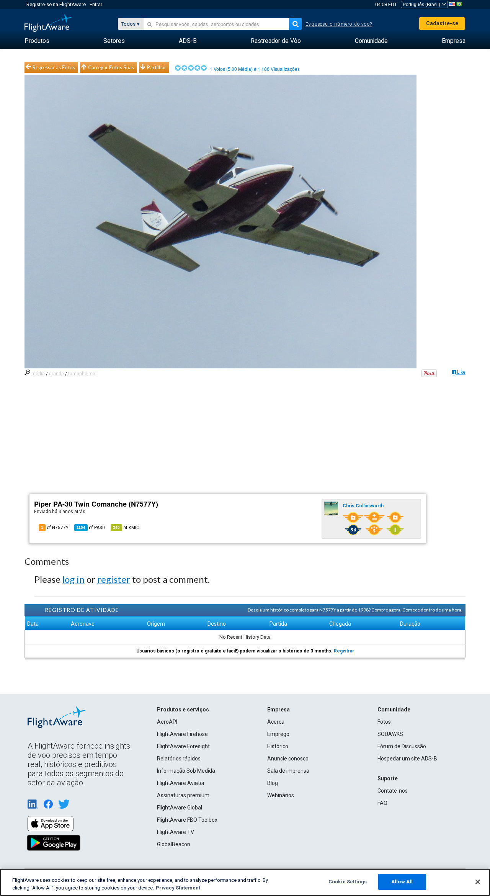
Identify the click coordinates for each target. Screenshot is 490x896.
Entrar (96, 4)
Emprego (278, 734)
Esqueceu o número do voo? (338, 24)
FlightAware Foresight (183, 746)
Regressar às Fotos (54, 67)
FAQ (382, 803)
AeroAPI (167, 722)
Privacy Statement (178, 888)
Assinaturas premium (183, 795)
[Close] (477, 881)
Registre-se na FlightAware (56, 4)
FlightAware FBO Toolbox (187, 820)
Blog (272, 783)
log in (73, 579)
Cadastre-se (442, 23)
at (126, 527)
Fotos (384, 722)
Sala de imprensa (288, 771)
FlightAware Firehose (182, 734)
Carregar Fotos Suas (111, 67)
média (38, 373)
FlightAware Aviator (181, 783)
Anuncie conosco (288, 758)
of (91, 527)
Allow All (402, 882)
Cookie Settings (347, 882)
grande (56, 373)
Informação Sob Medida (186, 771)
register (113, 579)
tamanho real (82, 373)
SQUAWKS (390, 734)
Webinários (280, 795)
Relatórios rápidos (179, 758)
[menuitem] (37, 41)
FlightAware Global (179, 807)
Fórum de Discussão (401, 746)
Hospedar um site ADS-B (407, 758)
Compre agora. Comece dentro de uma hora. (416, 610)
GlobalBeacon (173, 844)
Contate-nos (392, 791)
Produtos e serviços (183, 709)
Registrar (344, 651)
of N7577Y (55, 527)
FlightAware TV (175, 832)
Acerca (275, 722)
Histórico (277, 746)
